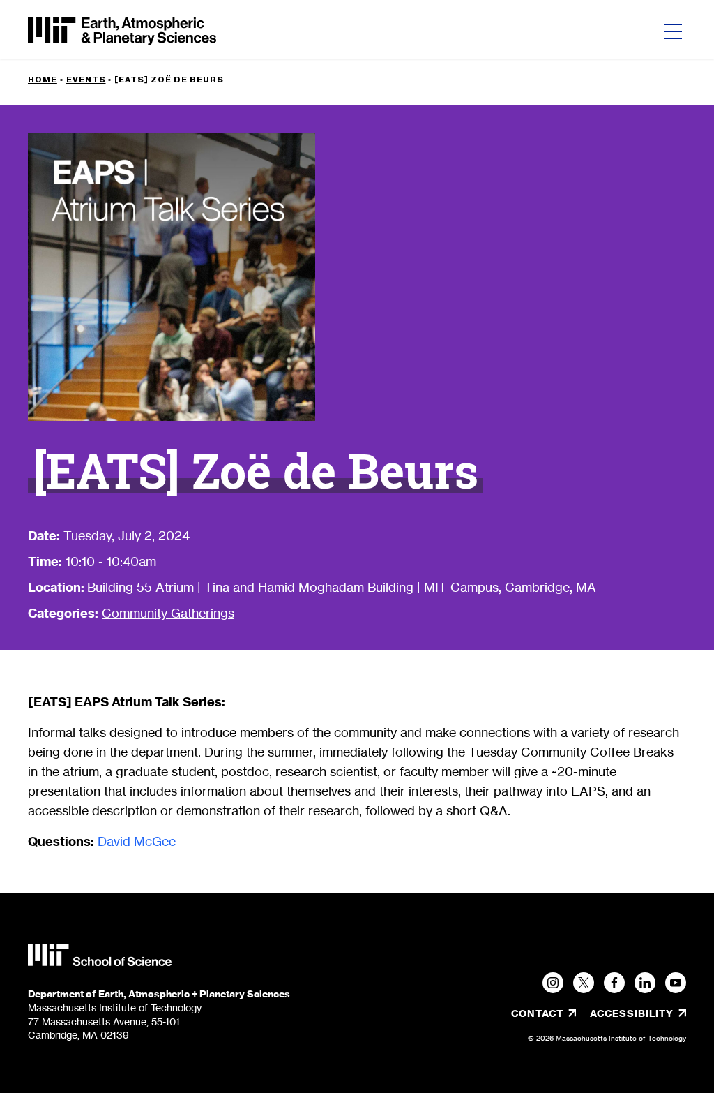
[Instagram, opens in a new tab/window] (552, 982)
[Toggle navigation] (673, 31)
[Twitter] (583, 982)
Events (86, 79)
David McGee (137, 841)
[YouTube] (675, 982)
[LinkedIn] (645, 982)
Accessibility (638, 1013)
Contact (537, 1013)
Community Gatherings (168, 612)
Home (42, 79)
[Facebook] (614, 982)
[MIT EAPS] (122, 31)
